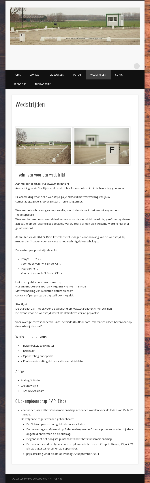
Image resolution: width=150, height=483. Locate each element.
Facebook (129, 66)
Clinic (119, 74)
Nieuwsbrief (43, 84)
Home (17, 74)
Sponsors (20, 84)
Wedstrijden (98, 74)
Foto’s (77, 74)
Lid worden (57, 74)
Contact (35, 74)
